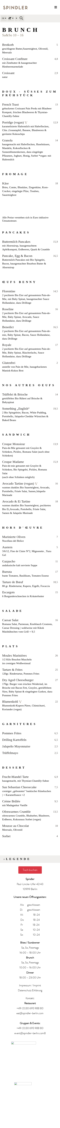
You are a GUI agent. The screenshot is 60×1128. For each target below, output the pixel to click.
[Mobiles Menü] (55, 7)
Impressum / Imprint (30, 985)
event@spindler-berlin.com (29, 1033)
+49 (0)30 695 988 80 (30, 1008)
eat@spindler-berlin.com (30, 1013)
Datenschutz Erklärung (30, 990)
